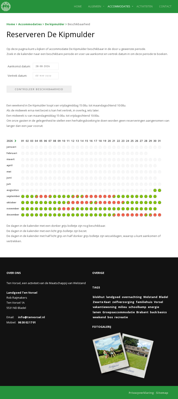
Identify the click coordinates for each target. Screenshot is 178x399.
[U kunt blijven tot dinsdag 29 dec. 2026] (150, 215)
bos (110, 317)
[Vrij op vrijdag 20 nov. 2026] (109, 208)
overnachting (132, 297)
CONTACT (165, 6)
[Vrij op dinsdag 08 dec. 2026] (54, 215)
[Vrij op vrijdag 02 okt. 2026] (27, 202)
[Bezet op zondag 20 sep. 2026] (109, 196)
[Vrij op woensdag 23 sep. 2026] (123, 196)
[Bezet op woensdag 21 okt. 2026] (114, 202)
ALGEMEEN (94, 6)
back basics (158, 312)
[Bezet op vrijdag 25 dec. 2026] (132, 215)
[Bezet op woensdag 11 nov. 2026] (68, 208)
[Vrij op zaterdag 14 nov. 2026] (82, 208)
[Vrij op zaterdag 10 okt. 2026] (64, 202)
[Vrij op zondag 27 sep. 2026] (141, 196)
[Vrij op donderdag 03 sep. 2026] (32, 196)
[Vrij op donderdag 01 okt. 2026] (23, 202)
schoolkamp (137, 307)
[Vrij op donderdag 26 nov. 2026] (136, 208)
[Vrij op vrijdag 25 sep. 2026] (132, 196)
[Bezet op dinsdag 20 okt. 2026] (109, 202)
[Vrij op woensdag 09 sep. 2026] (59, 196)
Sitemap (162, 393)
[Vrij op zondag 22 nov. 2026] (118, 208)
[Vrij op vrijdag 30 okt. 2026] (155, 202)
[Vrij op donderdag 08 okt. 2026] (54, 202)
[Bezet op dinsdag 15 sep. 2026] (86, 196)
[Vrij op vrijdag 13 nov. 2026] (77, 208)
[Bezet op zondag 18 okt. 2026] (100, 202)
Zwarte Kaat (102, 302)
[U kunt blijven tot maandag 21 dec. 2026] (114, 215)
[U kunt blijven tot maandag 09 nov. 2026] (59, 208)
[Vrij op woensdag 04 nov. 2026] (36, 208)
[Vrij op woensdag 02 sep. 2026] (27, 196)
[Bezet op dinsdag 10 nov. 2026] (64, 208)
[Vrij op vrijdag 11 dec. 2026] (68, 215)
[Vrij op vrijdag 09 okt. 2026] (59, 202)
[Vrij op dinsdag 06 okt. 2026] (45, 202)
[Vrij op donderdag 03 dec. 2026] (32, 215)
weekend (99, 317)
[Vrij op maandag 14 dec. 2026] (82, 215)
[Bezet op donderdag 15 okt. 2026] (86, 202)
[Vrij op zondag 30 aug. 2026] (155, 190)
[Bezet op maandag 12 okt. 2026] (73, 202)
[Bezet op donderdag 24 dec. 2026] (127, 215)
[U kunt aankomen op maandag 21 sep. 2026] (114, 196)
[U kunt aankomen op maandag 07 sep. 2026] (50, 196)
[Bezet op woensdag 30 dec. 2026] (155, 215)
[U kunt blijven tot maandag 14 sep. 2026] (82, 196)
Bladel (163, 297)
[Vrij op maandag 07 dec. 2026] (50, 215)
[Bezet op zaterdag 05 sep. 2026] (41, 196)
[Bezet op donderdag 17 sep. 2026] (95, 196)
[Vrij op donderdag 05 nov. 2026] (41, 208)
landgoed (113, 297)
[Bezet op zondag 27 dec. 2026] (141, 215)
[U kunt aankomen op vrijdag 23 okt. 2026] (123, 202)
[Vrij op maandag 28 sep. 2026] (146, 196)
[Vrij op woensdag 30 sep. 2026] (155, 196)
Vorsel (158, 302)
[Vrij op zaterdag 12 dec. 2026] (73, 215)
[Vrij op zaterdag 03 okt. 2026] (32, 202)
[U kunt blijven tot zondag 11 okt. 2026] (68, 202)
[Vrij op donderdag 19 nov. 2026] (105, 208)
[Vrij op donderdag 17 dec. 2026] (95, 215)
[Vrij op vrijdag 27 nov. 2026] (141, 208)
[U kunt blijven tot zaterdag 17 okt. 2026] (95, 202)
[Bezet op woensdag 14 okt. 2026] (82, 202)
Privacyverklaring (141, 393)
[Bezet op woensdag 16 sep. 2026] (91, 196)
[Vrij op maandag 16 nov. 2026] (91, 208)
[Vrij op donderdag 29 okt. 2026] (150, 202)
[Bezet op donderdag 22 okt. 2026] (118, 202)
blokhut (99, 297)
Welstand (150, 297)
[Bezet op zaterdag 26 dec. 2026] (136, 215)
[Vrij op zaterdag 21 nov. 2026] (114, 208)
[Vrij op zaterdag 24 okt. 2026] (127, 202)
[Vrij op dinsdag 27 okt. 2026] (141, 202)
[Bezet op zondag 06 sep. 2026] (45, 196)
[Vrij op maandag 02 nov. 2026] (27, 208)
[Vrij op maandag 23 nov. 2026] (123, 208)
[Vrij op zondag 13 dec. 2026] (77, 215)
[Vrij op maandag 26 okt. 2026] (136, 202)
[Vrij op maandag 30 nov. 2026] (155, 208)
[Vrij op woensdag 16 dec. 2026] (91, 215)
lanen (97, 312)
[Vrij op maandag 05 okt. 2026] (41, 202)
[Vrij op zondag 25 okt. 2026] (132, 202)
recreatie (121, 317)
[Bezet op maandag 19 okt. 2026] (105, 202)
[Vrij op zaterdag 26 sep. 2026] (136, 196)
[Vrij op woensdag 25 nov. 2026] (132, 208)
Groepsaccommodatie (118, 312)
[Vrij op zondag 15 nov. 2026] (86, 208)
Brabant (142, 312)
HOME (78, 6)
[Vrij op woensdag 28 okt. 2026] (146, 202)
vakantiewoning (105, 307)
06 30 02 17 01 (27, 322)
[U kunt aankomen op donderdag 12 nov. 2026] (73, 208)
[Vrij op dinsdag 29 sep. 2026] (150, 196)
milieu (122, 307)
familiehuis (144, 302)
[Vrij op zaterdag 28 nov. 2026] (146, 208)
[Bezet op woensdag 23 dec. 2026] (123, 215)
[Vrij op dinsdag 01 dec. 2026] (23, 215)
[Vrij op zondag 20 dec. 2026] (109, 215)
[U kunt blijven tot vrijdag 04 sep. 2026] (36, 196)
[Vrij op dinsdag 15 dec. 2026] (86, 215)
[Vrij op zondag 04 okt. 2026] (36, 202)
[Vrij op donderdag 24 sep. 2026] (127, 196)
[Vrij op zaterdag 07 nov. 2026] (50, 208)
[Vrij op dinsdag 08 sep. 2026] (54, 196)
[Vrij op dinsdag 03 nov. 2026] (32, 208)
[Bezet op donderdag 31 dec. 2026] (159, 215)
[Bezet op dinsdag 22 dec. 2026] (118, 215)
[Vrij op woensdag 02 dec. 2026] (27, 215)
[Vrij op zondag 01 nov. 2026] (23, 208)
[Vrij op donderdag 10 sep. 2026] (64, 196)
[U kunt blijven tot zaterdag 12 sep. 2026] (73, 196)
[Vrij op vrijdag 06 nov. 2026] (45, 208)
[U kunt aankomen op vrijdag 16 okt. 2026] (91, 202)
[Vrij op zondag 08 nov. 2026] (54, 208)
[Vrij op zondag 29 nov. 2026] (150, 208)
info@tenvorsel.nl (31, 317)
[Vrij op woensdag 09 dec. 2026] (59, 215)
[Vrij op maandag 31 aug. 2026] (159, 190)
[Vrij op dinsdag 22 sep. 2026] (118, 196)
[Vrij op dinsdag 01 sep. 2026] (23, 196)
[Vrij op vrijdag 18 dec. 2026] (100, 215)
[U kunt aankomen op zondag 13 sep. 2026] (77, 196)
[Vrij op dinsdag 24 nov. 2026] (127, 208)
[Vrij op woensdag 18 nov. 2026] (100, 208)
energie (153, 307)
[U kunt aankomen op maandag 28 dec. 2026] (146, 215)
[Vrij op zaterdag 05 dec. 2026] (41, 215)
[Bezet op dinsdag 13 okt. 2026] (77, 202)
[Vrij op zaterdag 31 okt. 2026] (159, 202)
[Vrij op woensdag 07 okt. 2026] (50, 202)
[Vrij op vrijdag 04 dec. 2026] (36, 215)
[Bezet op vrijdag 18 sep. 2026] (100, 196)
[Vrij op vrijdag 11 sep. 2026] (68, 196)
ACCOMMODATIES (119, 6)
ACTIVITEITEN (145, 6)
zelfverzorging (123, 302)
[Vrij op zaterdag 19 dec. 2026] (105, 215)
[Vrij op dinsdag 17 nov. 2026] (95, 208)
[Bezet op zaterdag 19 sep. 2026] (105, 196)
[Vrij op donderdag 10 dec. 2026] (64, 215)
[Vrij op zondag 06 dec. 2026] (45, 215)
